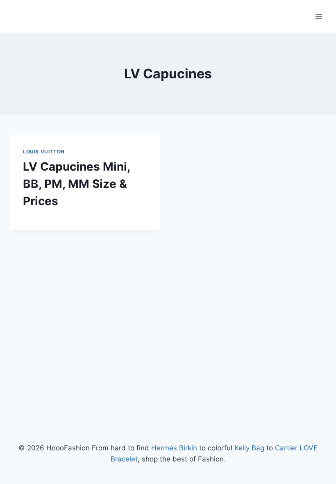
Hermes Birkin (174, 448)
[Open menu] (318, 16)
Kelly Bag (249, 448)
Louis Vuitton (44, 151)
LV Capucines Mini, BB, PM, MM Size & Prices (76, 184)
